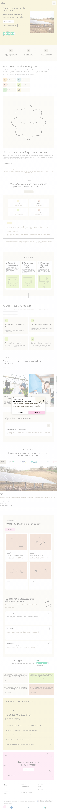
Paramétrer (20, 412)
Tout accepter (37, 412)
